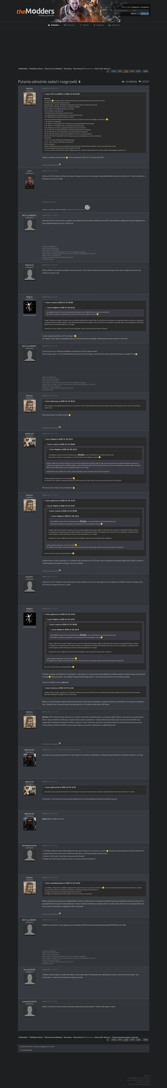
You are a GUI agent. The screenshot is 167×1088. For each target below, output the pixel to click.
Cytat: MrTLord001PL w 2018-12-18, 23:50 (62, 94)
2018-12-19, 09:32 (50, 265)
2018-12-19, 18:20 (50, 1001)
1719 (132, 71)
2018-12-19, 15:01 (50, 749)
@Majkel (45, 717)
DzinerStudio (145, 1080)
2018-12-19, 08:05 (50, 171)
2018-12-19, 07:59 (50, 88)
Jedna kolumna (134, 1084)
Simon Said (99, 69)
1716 (114, 71)
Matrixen (29, 265)
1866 (146, 71)
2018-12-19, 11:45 (50, 433)
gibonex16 (29, 749)
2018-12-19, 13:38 (50, 712)
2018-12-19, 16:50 (50, 877)
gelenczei (29, 433)
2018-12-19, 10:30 (50, 346)
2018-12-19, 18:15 (50, 969)
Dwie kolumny (144, 1084)
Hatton (29, 88)
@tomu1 (65, 682)
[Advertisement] (83, 46)
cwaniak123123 (29, 1001)
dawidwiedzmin (29, 845)
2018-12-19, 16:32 (50, 845)
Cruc (29, 171)
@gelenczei (46, 819)
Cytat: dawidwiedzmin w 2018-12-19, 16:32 (62, 883)
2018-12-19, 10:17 (50, 297)
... (110, 71)
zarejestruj (145, 7)
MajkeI (29, 297)
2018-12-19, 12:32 (50, 495)
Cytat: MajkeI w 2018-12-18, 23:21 (61, 308)
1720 (138, 71)
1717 (120, 71)
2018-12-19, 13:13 (50, 576)
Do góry (84, 1069)
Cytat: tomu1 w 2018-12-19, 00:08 (59, 302)
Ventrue (107, 69)
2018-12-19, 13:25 (50, 608)
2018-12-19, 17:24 (50, 920)
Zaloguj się (135, 7)
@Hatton (47, 98)
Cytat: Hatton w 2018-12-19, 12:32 (59, 688)
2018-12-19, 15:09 (50, 781)
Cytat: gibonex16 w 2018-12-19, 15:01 (60, 787)
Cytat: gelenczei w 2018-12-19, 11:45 (60, 500)
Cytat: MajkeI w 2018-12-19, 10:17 (59, 439)
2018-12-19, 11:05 (50, 395)
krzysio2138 (29, 969)
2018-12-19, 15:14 (50, 813)
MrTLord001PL (29, 215)
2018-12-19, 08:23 (50, 215)
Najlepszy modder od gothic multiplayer (54, 209)
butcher (29, 576)
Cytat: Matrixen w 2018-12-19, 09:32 (60, 401)
